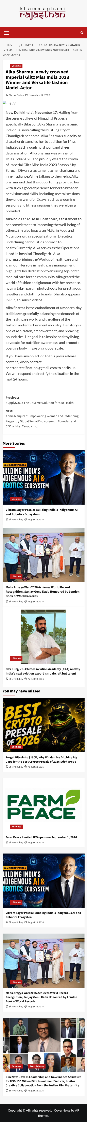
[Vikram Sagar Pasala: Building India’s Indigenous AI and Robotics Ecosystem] (44, 477)
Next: (42, 419)
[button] (7, 32)
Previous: (40, 400)
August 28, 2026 (36, 519)
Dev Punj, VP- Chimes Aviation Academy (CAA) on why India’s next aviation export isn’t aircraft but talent (43, 671)
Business (16, 747)
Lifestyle (16, 66)
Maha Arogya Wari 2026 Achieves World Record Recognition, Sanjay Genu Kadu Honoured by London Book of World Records (43, 592)
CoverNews (62, 1110)
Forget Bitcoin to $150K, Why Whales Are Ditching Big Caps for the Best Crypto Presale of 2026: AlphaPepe (41, 759)
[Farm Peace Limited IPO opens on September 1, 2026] (44, 805)
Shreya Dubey (16, 95)
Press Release (37, 1066)
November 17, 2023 (39, 95)
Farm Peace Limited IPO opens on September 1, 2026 (41, 837)
